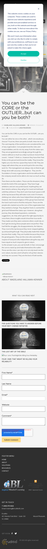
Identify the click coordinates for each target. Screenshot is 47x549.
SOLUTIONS (6, 465)
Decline (23, 60)
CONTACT (5, 471)
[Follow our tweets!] (16, 533)
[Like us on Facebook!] (12, 533)
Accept (23, 54)
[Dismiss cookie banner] (38, 9)
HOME (4, 459)
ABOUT (4, 462)
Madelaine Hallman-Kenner (14, 125)
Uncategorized (25, 128)
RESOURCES (6, 468)
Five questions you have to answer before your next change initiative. (21, 324)
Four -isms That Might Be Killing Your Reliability (19, 360)
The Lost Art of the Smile (14, 351)
